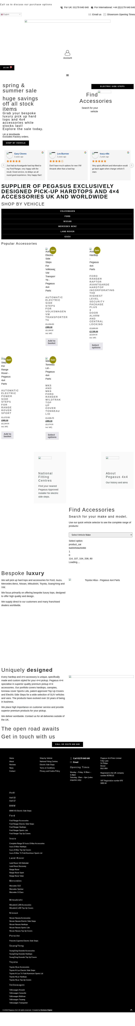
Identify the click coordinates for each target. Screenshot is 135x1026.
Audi (12, 793)
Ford (12, 816)
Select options (96, 346)
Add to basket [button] (51, 342)
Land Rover (16, 858)
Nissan (13, 913)
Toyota (13, 962)
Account (67, 58)
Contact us (30, 716)
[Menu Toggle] (67, 75)
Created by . (42, 1010)
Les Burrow (63, 154)
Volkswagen (17, 985)
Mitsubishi (16, 900)
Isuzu (12, 838)
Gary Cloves (20, 154)
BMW (12, 806)
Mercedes (15, 881)
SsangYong (16, 946)
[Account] (67, 53)
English (6, 14)
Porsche (14, 936)
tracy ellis (104, 154)
